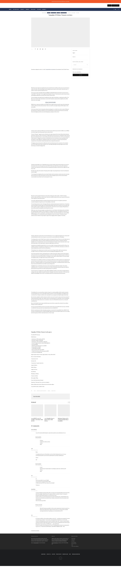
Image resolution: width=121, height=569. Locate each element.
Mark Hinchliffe (44, 12)
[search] (87, 65)
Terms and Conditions (75, 546)
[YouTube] (115, 9)
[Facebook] (114, 9)
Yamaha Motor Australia (50, 69)
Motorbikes (58, 12)
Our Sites (53, 554)
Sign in (74, 52)
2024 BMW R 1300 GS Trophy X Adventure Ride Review (37, 419)
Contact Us (73, 539)
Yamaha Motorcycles (63, 12)
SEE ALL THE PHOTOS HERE (50, 102)
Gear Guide (33, 9)
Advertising (73, 538)
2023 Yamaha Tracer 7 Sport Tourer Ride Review (50, 419)
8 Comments (73, 12)
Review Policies (73, 543)
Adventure (48, 12)
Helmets (22, 9)
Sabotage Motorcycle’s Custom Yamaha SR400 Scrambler (63, 419)
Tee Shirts (39, 9)
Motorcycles (16, 9)
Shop (70, 554)
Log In (109, 5)
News (10, 9)
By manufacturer (53, 12)
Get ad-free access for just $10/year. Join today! (60, 1)
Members (44, 9)
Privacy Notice (73, 542)
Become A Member (115, 5)
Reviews (27, 9)
